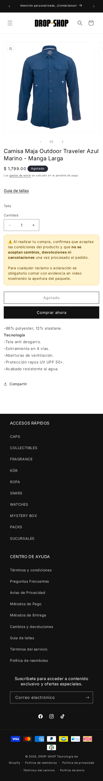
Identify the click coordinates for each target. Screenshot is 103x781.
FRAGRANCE (21, 459)
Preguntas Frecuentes (29, 581)
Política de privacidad (78, 762)
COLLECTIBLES (23, 448)
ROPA (15, 482)
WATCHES (19, 504)
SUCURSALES (22, 538)
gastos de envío (20, 175)
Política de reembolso (29, 660)
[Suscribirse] (87, 697)
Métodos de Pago (26, 604)
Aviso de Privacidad (27, 592)
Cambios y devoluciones (31, 626)
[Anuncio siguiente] (93, 6)
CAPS (15, 436)
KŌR (14, 470)
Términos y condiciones (31, 570)
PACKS (16, 527)
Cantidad (11, 215)
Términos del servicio (29, 649)
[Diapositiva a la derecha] (62, 141)
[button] (10, 23)
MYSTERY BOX (23, 515)
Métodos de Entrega (28, 615)
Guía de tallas (16, 190)
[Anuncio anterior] (9, 6)
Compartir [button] (18, 384)
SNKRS (16, 493)
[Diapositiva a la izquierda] (40, 141)
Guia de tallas (22, 638)
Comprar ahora (51, 312)
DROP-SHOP (47, 756)
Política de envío (72, 770)
